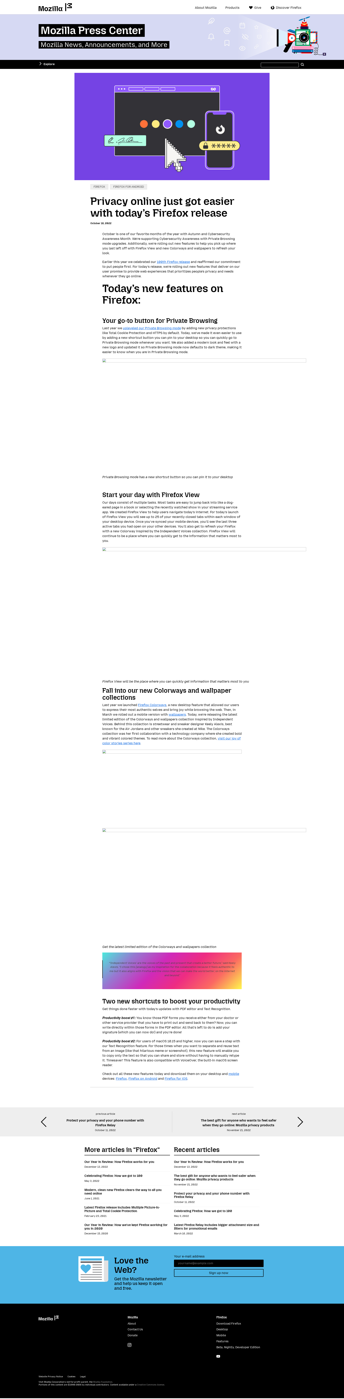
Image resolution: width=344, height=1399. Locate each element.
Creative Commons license (150, 1384)
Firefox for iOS (176, 1079)
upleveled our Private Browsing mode (152, 328)
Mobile (221, 1335)
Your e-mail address (189, 1256)
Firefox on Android (142, 1079)
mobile (234, 1074)
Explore (49, 64)
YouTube (218, 1356)
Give (257, 8)
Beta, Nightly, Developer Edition (238, 1347)
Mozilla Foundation (102, 1382)
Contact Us (135, 1329)
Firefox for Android (128, 187)
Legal (83, 1376)
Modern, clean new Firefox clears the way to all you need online (123, 1191)
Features (222, 1341)
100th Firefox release (173, 262)
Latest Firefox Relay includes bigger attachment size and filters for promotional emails (216, 1226)
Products (232, 8)
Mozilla (55, 7)
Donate (133, 1335)
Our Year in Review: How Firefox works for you (119, 1162)
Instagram (129, 1345)
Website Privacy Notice (51, 1376)
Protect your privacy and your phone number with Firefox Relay (211, 1195)
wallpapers (177, 714)
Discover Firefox (288, 8)
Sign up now (218, 1273)
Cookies (71, 1376)
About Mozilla (206, 8)
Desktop (222, 1329)
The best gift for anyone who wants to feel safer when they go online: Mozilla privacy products (215, 1177)
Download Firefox (228, 1323)
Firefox (99, 187)
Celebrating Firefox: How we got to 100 (113, 1176)
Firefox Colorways (152, 705)
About (132, 1323)
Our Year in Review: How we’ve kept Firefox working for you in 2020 (126, 1226)
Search (302, 64)
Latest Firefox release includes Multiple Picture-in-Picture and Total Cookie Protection (122, 1209)
